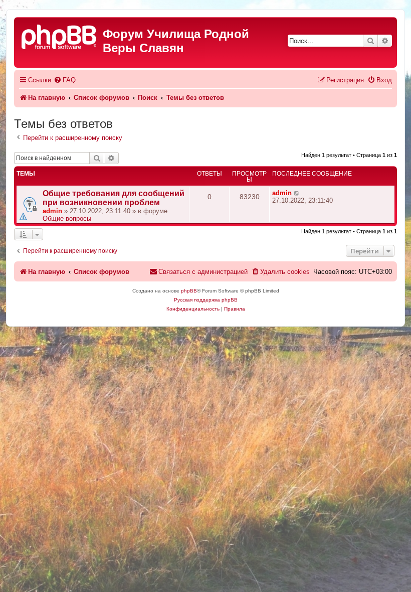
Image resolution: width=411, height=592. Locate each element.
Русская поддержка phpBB (206, 300)
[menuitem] (65, 80)
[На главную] (60, 36)
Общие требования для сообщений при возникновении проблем (113, 198)
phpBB (189, 290)
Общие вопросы (67, 218)
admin (52, 211)
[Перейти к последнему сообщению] (297, 193)
